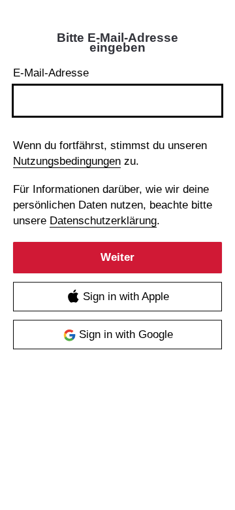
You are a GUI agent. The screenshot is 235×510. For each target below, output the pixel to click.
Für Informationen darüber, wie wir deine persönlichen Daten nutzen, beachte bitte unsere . (112, 205)
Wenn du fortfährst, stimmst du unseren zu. (110, 153)
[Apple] (117, 297)
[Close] (210, 42)
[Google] (117, 335)
